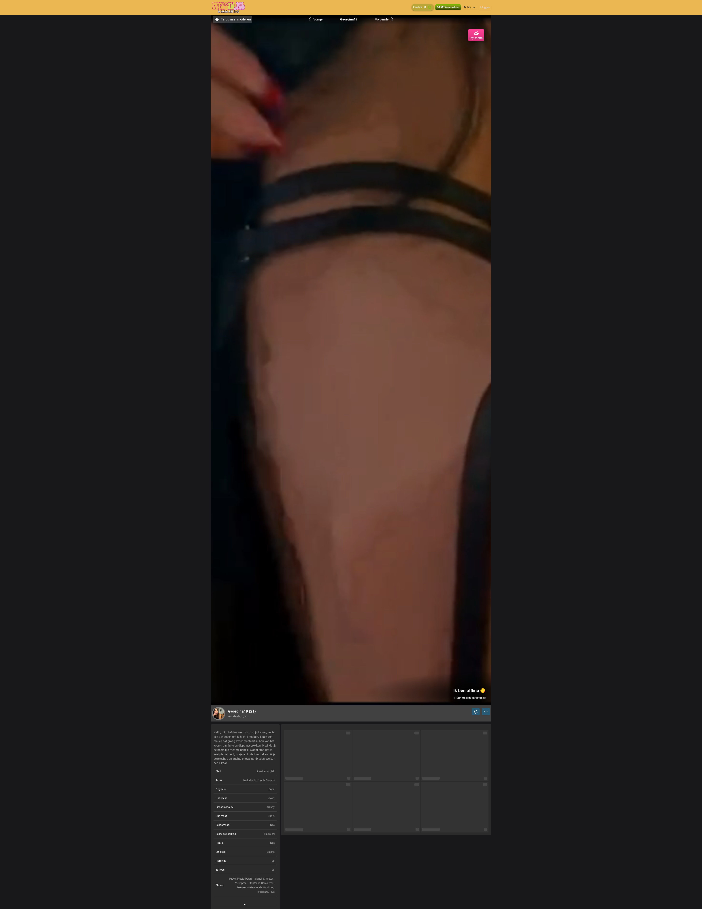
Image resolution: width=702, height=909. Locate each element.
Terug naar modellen (236, 19)
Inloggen (485, 7)
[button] (470, 7)
